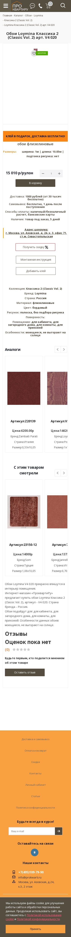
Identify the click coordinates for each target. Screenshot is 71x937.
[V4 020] (35, 81)
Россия (41, 298)
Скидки (35, 762)
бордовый (39, 307)
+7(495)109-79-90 (31, 872)
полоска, (27, 312)
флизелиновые (43, 303)
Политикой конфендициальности (38, 919)
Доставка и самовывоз (35, 739)
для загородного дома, (33, 323)
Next (64, 349)
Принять (35, 929)
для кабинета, (41, 322)
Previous (58, 349)
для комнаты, (46, 325)
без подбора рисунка (49, 312)
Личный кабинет (35, 784)
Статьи (35, 796)
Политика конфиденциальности (35, 807)
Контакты (35, 773)
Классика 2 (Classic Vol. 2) (44, 288)
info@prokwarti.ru (29, 877)
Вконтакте (34, 852)
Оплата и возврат (36, 750)
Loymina (40, 293)
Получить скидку (34, 247)
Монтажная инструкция (35, 259)
